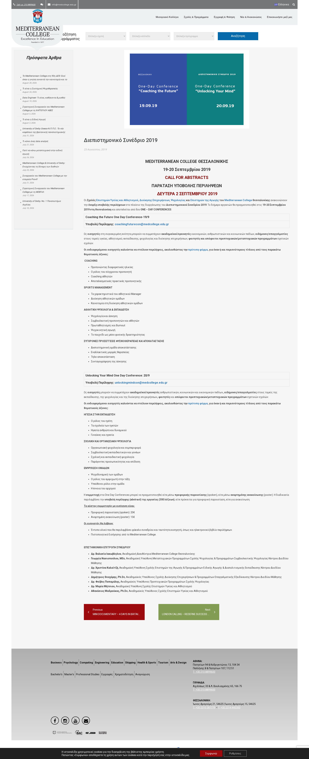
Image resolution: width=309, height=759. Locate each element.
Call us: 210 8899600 (25, 5)
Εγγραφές (107, 674)
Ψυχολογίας (178, 200)
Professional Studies (87, 674)
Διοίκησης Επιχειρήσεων (154, 200)
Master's (69, 674)
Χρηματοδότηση (124, 674)
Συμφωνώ (211, 753)
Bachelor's (56, 674)
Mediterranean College (238, 200)
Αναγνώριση (142, 674)
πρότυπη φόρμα (198, 249)
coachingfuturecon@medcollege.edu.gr (142, 224)
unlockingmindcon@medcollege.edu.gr (141, 382)
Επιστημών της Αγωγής (204, 200)
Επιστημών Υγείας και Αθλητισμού (117, 200)
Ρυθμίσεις (235, 753)
